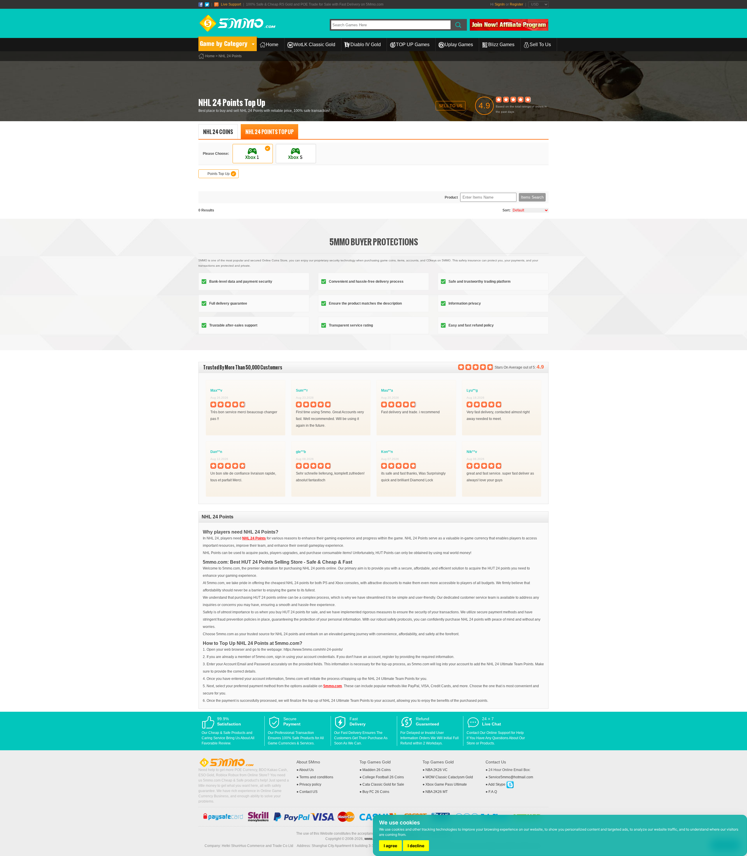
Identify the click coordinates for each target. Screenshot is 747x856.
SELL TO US (450, 105)
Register (516, 4)
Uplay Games (459, 44)
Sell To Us (540, 44)
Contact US (308, 792)
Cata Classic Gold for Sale (383, 784)
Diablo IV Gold (365, 44)
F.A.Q (492, 792)
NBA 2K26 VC (436, 770)
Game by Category (223, 43)
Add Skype (497, 784)
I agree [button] (390, 845)
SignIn (500, 4)
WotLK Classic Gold (314, 44)
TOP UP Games (413, 44)
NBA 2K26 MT (436, 792)
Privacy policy (310, 784)
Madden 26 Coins (376, 770)
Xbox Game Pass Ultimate (446, 784)
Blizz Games (501, 44)
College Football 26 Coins (383, 777)
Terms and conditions (316, 777)
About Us (306, 770)
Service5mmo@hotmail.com (510, 777)
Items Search (532, 197)
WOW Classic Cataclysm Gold (449, 777)
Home (272, 44)
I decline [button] (416, 845)
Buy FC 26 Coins (375, 792)
